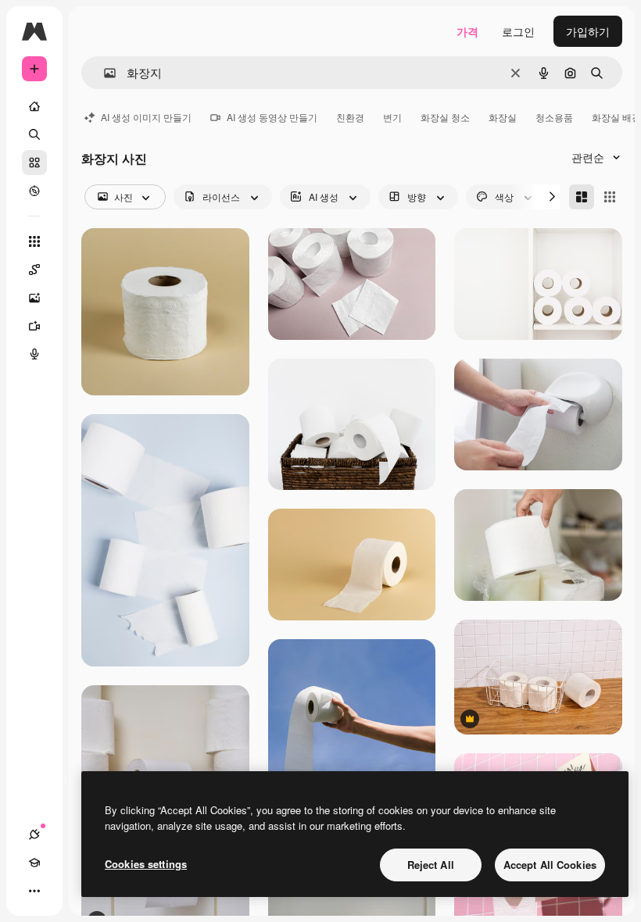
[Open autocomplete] (103, 73)
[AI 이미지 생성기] (34, 297)
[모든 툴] (34, 241)
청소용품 (554, 116)
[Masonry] (581, 196)
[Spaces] (34, 269)
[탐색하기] (34, 190)
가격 (467, 31)
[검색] (34, 134)
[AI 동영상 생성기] (34, 325)
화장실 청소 (445, 116)
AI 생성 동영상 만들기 (272, 116)
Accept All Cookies (549, 864)
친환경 (350, 116)
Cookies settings (146, 863)
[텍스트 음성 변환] (34, 353)
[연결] (34, 834)
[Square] (609, 196)
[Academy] (34, 862)
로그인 (518, 31)
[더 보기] (34, 890)
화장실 (503, 116)
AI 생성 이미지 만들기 (146, 116)
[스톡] (34, 162)
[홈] (34, 106)
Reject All (430, 864)
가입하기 (588, 31)
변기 (392, 116)
